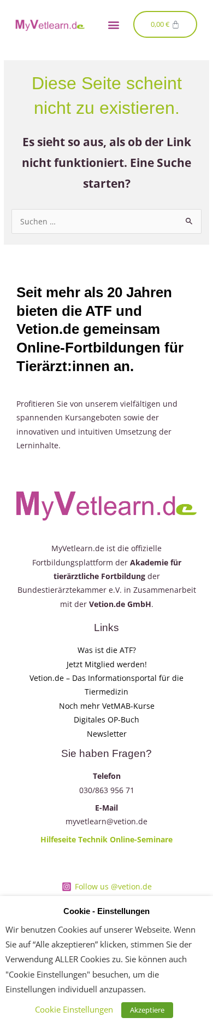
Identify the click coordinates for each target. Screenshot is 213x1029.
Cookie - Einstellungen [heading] (106, 911)
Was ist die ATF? (107, 650)
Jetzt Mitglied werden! (107, 664)
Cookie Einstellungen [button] (74, 1009)
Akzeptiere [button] (147, 1010)
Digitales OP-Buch (106, 719)
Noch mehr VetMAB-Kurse (107, 706)
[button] (113, 24)
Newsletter (107, 734)
